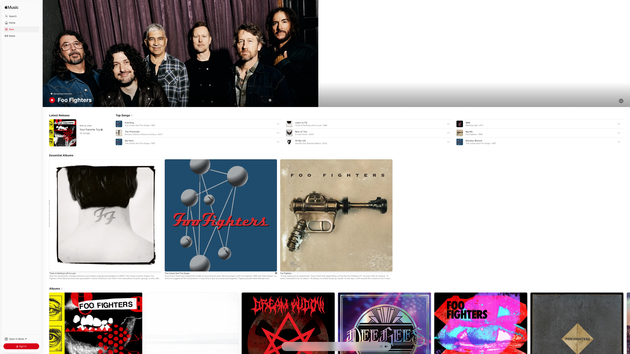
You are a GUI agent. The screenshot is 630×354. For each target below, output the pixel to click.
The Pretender (132, 131)
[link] (124, 115)
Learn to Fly (301, 122)
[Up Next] (381, 346)
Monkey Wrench (474, 140)
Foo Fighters (286, 160)
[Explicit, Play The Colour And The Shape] (168, 267)
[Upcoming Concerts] (61, 93)
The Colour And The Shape (178, 160)
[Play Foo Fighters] (284, 267)
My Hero (129, 140)
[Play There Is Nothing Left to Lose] (53, 267)
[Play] (52, 100)
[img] (11, 7)
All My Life (300, 140)
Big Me (469, 131)
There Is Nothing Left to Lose (64, 160)
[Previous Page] (112, 133)
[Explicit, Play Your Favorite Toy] (53, 142)
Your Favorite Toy (90, 129)
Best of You (301, 131)
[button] (21, 16)
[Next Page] (626, 133)
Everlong (129, 122)
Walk (468, 122)
